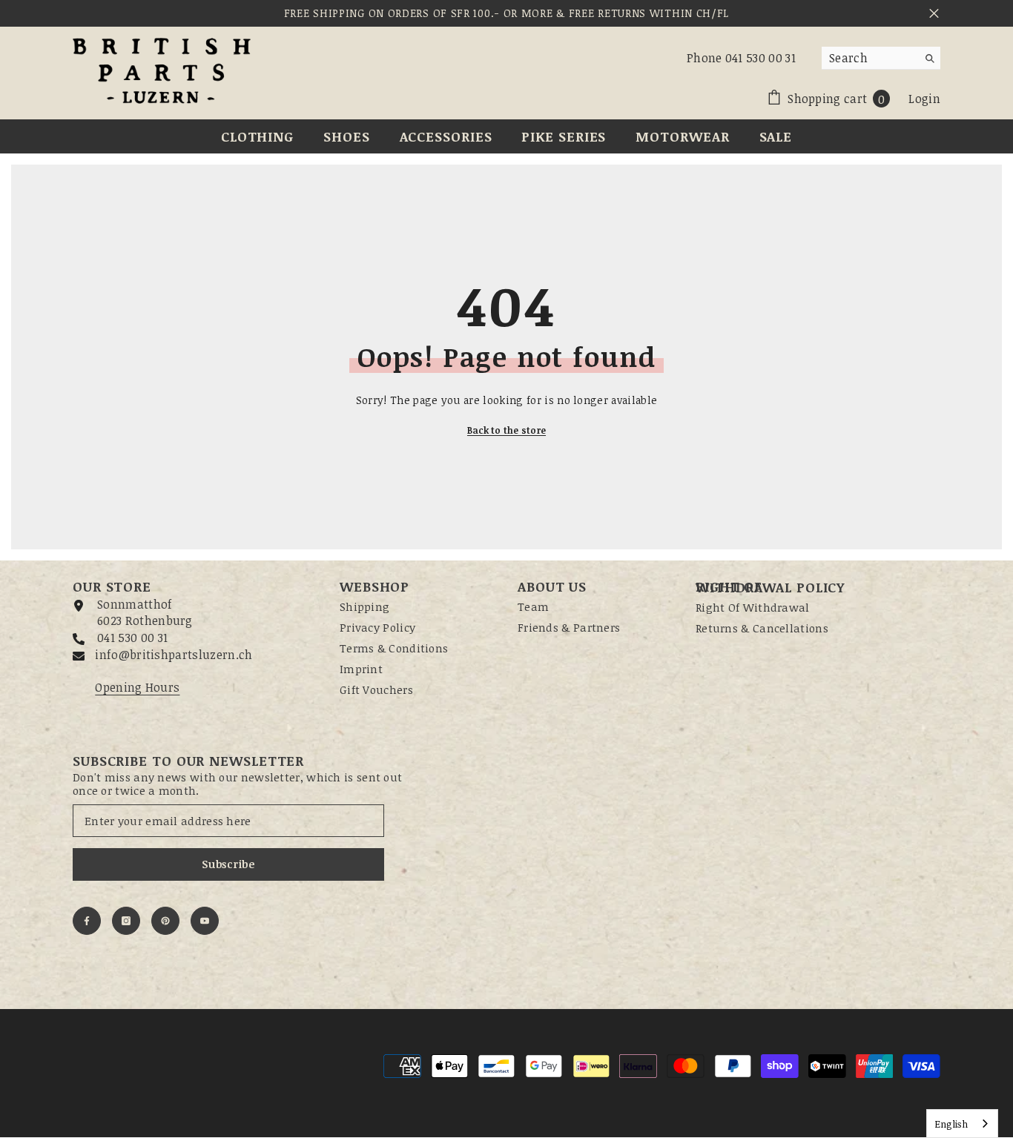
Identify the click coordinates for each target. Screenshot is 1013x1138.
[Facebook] (87, 921)
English (951, 1124)
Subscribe (228, 864)
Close (934, 13)
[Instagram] (126, 921)
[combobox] (869, 58)
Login (924, 98)
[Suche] (881, 58)
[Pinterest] (165, 921)
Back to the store (506, 430)
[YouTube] (205, 921)
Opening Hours (137, 687)
